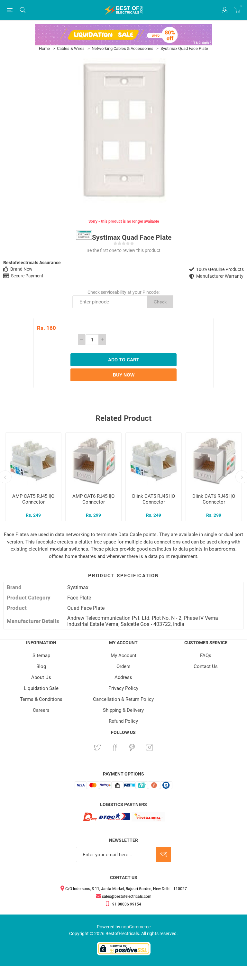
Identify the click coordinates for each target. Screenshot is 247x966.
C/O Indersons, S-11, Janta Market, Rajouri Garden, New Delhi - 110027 (125, 889)
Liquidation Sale (41, 688)
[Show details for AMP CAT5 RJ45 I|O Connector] (33, 460)
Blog (41, 666)
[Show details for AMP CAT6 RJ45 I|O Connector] (93, 460)
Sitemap (41, 655)
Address (123, 677)
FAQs (205, 655)
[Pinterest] (132, 747)
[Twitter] (97, 747)
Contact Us (206, 666)
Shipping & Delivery (123, 710)
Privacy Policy (123, 688)
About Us (41, 677)
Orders (123, 666)
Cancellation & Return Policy (123, 699)
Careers (41, 710)
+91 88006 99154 (125, 904)
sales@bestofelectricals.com (126, 896)
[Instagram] (149, 747)
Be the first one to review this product (123, 250)
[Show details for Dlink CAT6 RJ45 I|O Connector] (214, 460)
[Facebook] (115, 747)
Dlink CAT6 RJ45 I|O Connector (213, 499)
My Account (123, 655)
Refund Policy (123, 721)
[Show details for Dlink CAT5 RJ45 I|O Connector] (153, 460)
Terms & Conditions (41, 699)
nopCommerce (136, 926)
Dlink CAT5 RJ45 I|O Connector (153, 499)
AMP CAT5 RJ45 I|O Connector (33, 499)
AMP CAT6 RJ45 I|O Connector (93, 499)
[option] (33, 476)
